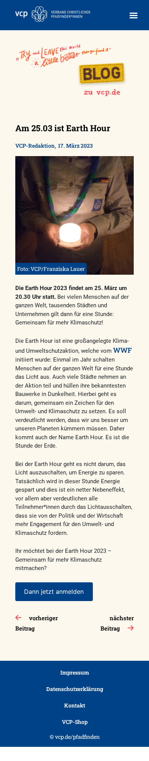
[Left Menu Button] (133, 15)
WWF (122, 350)
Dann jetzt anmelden (54, 591)
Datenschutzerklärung (74, 689)
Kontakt (74, 705)
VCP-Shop (74, 721)
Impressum (74, 672)
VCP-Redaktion (35, 145)
